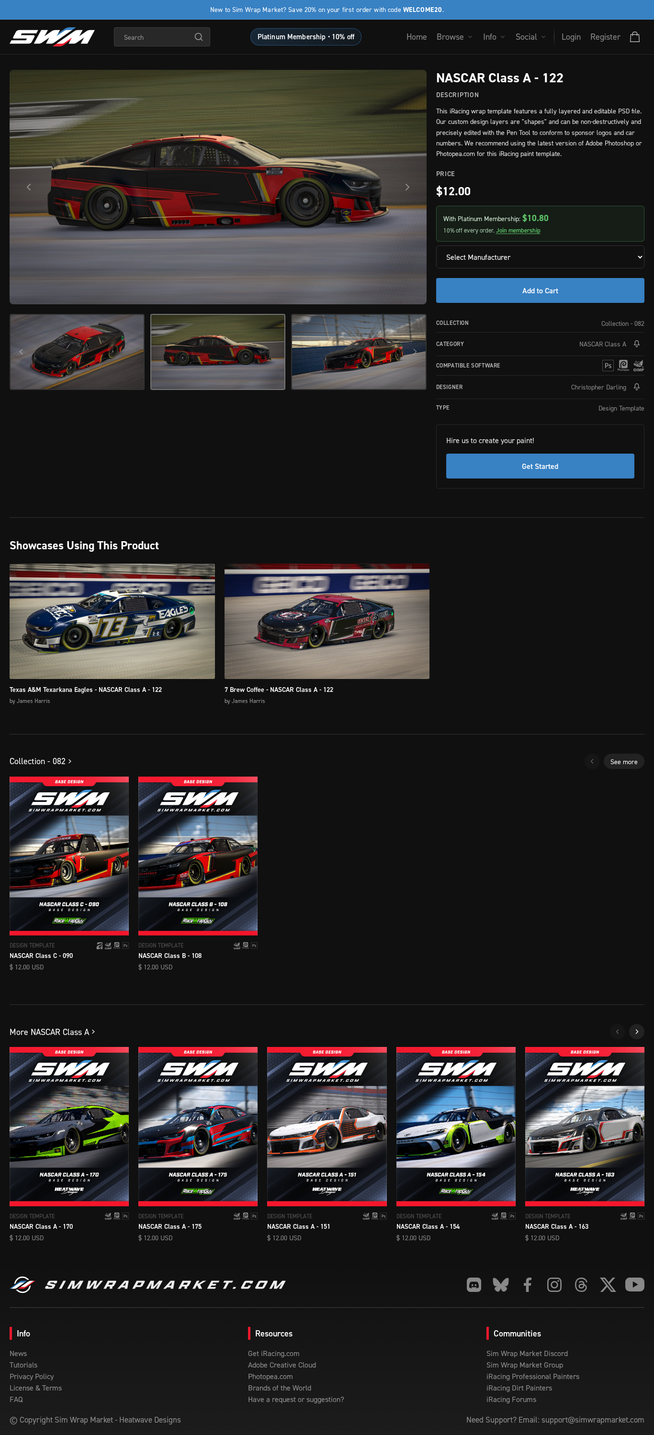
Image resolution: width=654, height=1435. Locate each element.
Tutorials (23, 1364)
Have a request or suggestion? (296, 1399)
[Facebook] (527, 1285)
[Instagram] (554, 1285)
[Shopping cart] (634, 36)
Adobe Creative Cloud (282, 1364)
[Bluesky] (500, 1285)
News (18, 1353)
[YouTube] (634, 1285)
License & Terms (36, 1387)
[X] (608, 1285)
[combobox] (162, 36)
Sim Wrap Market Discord (527, 1353)
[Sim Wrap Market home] (52, 36)
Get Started (540, 466)
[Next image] (407, 187)
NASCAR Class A (602, 344)
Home (416, 37)
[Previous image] (28, 187)
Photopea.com (270, 1376)
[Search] (198, 36)
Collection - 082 (622, 323)
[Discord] (474, 1285)
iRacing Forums (511, 1399)
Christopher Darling (598, 387)
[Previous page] (592, 761)
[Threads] (581, 1285)
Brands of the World (279, 1387)
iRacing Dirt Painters (519, 1387)
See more (624, 761)
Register (605, 37)
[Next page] (636, 1031)
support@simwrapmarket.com (592, 1419)
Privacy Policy (32, 1376)
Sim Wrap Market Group (524, 1364)
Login (571, 37)
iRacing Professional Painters (532, 1376)
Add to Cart (540, 290)
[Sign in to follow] (636, 344)
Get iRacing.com (274, 1353)
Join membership (518, 230)
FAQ (16, 1399)
